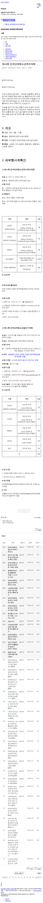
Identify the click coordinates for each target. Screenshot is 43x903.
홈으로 (7, 24)
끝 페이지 (38, 877)
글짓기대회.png (8, 523)
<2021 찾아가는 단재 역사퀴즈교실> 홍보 (13, 704)
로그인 (17, 24)
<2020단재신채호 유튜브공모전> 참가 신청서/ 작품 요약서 (13, 801)
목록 (39, 530)
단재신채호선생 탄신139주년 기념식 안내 (13, 811)
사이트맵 (12, 24)
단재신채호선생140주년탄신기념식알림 (13, 763)
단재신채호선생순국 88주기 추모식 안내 (13, 637)
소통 (6, 44)
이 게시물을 (37, 517)
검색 (39, 873)
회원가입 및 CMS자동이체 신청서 (12, 654)
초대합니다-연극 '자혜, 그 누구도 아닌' (13, 616)
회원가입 (22, 24)
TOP (1, 884)
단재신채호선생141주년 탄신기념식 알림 (13, 672)
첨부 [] (3, 517)
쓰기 (31, 869)
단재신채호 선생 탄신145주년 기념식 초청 (13, 565)
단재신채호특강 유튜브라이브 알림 (13, 781)
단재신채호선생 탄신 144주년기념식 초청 (13, 608)
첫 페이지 (4, 877)
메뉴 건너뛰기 (5, 2)
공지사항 (8, 46)
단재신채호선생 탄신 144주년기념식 (13, 600)
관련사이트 (8, 58)
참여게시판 (8, 53)
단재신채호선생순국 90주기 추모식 (13, 549)
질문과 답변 (8, 51)
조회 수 (37, 543)
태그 (39, 869)
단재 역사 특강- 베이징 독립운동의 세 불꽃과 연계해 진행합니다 (13, 823)
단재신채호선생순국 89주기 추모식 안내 (13, 583)
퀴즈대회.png (7, 521)
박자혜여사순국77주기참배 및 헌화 (12, 773)
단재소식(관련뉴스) (11, 54)
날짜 (30, 543)
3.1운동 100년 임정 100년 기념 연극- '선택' (13, 861)
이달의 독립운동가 (10, 56)
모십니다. (11, 621)
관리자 (4, 68)
